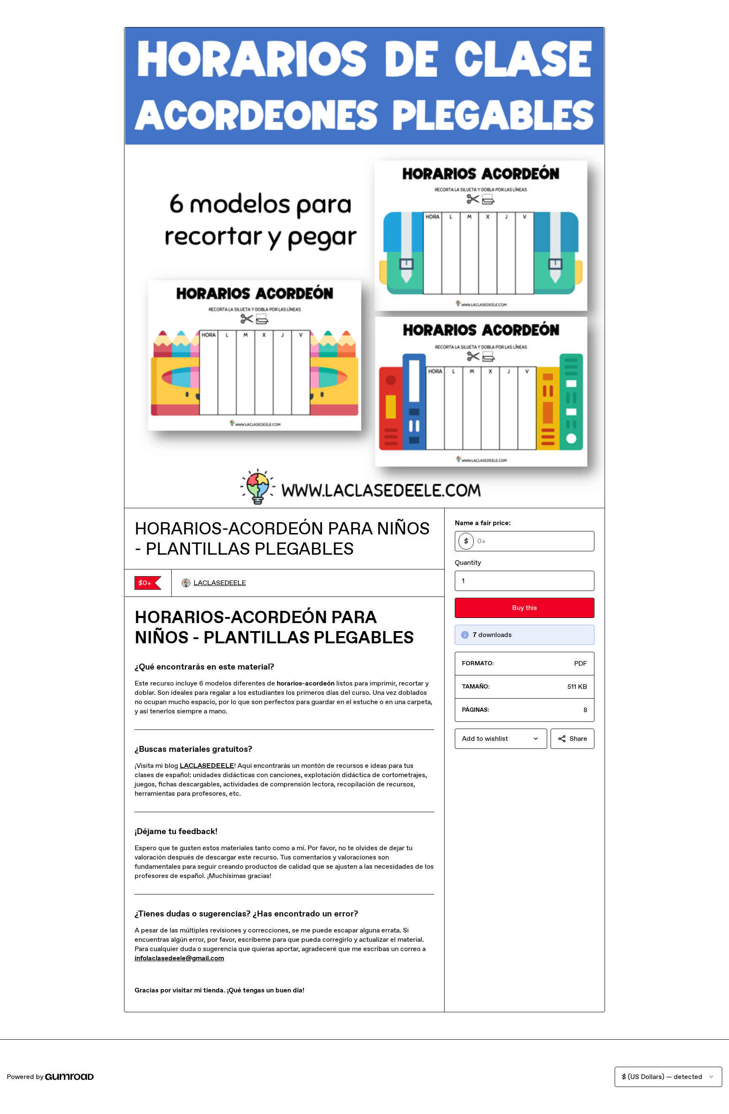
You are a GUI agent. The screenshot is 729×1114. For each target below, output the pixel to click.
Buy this (524, 608)
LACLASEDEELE (220, 583)
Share (578, 739)
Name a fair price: (482, 523)
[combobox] (501, 739)
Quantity (468, 562)
